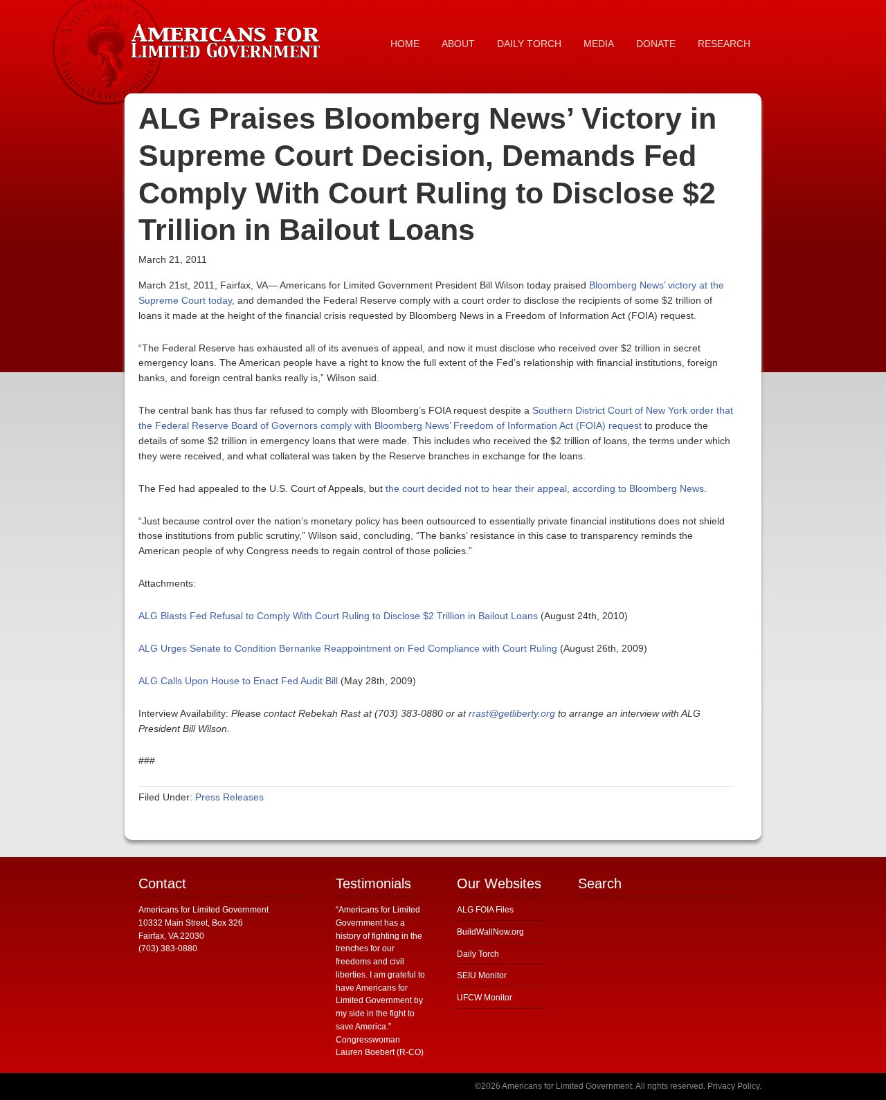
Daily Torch (478, 954)
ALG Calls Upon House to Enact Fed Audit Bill (238, 680)
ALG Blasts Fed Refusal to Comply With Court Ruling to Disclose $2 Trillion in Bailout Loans (338, 615)
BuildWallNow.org (490, 932)
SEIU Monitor (482, 975)
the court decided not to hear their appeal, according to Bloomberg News (545, 488)
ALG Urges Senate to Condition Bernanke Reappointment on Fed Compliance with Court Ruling (347, 648)
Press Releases (229, 797)
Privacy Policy (733, 1086)
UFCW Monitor (484, 997)
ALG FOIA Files (485, 910)
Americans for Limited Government (228, 38)
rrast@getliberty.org (512, 713)
